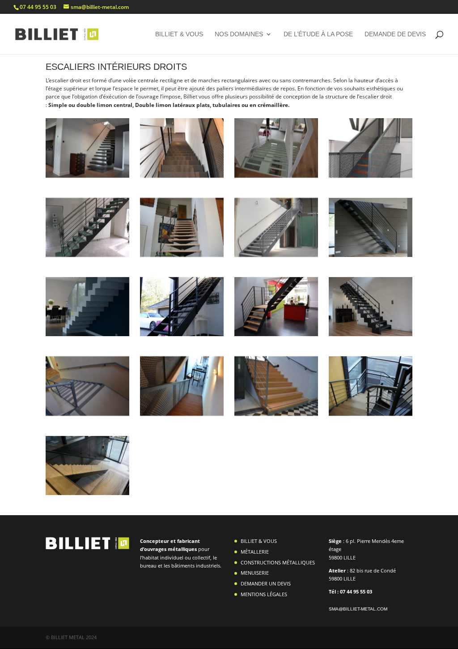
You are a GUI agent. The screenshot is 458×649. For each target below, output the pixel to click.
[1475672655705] (181, 334)
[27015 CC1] (276, 175)
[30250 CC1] (87, 334)
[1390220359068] (370, 414)
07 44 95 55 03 (38, 7)
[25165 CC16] (370, 175)
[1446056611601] (276, 334)
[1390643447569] (181, 255)
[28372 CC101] (276, 414)
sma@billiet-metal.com (358, 608)
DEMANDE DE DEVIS (395, 34)
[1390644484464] (87, 255)
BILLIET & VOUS (179, 34)
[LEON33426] (87, 493)
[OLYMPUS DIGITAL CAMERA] (276, 255)
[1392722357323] (181, 175)
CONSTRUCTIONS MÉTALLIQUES (278, 562)
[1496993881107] (370, 255)
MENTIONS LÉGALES (264, 594)
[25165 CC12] (181, 414)
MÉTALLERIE (255, 551)
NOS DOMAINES (239, 34)
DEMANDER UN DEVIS (266, 583)
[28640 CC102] (87, 414)
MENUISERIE (255, 572)
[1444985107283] (370, 334)
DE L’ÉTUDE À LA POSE (318, 34)
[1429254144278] (87, 175)
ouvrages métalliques (171, 549)
